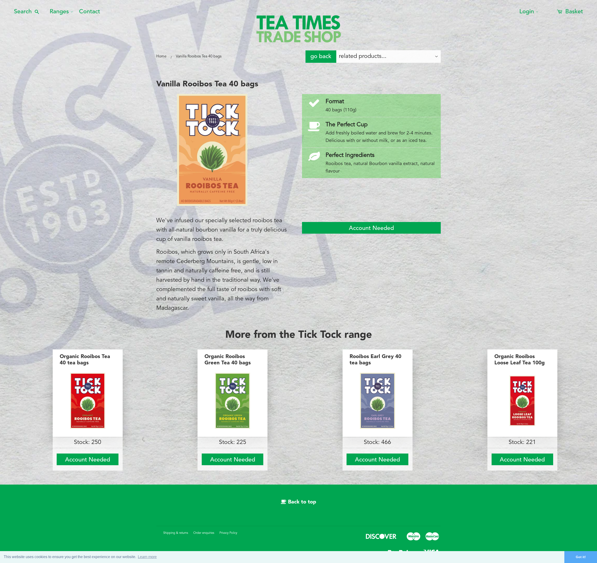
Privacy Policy (228, 533)
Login (526, 12)
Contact (89, 12)
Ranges (59, 12)
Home (161, 56)
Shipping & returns (175, 533)
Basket (573, 12)
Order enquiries (203, 533)
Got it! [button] (581, 557)
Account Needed (371, 228)
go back (320, 57)
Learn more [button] (147, 557)
